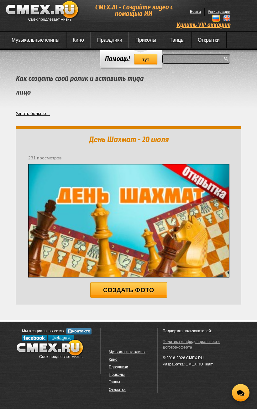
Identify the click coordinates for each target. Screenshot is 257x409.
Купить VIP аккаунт (203, 25)
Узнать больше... (33, 113)
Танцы (177, 40)
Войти (195, 11)
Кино (78, 40)
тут (145, 59)
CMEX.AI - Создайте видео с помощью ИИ (134, 11)
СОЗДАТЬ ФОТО (128, 290)
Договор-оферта (177, 347)
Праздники (109, 40)
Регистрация (219, 11)
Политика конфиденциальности (191, 341)
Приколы (145, 40)
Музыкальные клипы (36, 40)
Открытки (209, 40)
